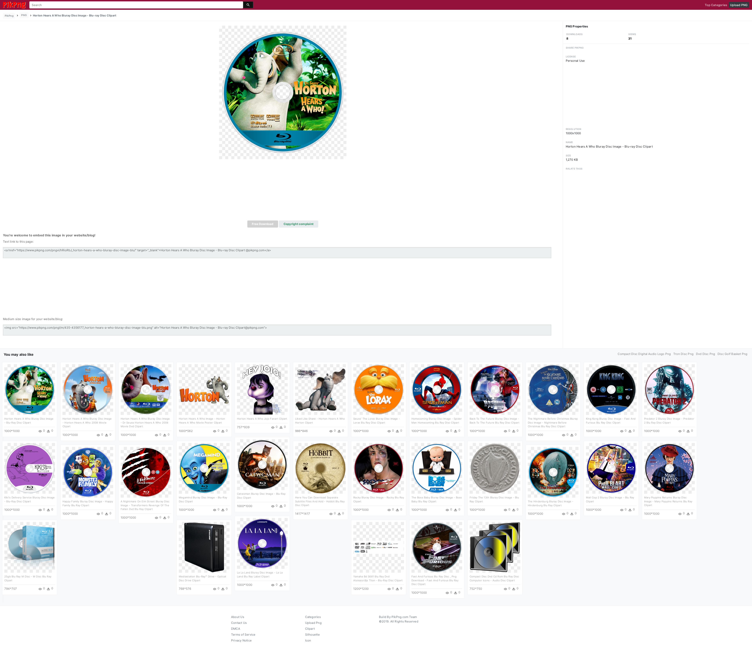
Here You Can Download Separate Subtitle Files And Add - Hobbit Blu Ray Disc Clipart (320, 501)
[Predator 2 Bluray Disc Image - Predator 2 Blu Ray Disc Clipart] (669, 389)
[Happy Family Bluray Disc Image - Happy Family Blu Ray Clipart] (87, 472)
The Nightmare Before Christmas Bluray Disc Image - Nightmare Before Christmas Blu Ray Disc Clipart (553, 422)
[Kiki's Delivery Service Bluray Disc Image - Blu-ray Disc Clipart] (29, 468)
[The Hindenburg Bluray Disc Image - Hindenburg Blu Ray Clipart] (553, 472)
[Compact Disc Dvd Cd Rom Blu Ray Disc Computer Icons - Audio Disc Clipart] (495, 547)
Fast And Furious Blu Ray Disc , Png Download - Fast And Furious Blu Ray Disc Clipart (434, 580)
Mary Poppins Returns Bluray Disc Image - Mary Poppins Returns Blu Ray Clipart (668, 501)
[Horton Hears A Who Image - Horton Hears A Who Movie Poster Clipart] (204, 389)
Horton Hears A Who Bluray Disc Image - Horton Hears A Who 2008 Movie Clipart (87, 422)
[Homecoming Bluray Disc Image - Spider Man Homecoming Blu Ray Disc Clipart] (436, 389)
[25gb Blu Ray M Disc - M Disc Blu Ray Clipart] (29, 547)
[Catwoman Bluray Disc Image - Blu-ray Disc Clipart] (262, 464)
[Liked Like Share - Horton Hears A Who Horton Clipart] (320, 389)
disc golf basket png (732, 354)
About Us (237, 617)
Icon (308, 640)
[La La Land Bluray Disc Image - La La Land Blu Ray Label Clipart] (262, 543)
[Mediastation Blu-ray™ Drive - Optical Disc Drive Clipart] (204, 547)
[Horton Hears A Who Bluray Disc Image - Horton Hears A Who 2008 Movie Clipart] (87, 389)
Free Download (262, 224)
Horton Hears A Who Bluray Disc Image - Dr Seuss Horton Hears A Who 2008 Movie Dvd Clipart (145, 422)
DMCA (235, 629)
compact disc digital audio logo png (644, 354)
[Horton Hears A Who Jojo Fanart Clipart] (262, 389)
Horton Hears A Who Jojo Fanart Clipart (262, 418)
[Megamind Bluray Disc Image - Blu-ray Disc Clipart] (204, 468)
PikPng (9, 15)
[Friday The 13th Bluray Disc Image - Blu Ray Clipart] (495, 468)
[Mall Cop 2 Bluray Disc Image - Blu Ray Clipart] (611, 468)
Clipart (310, 629)
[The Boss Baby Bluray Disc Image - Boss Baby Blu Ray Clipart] (436, 468)
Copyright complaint (299, 224)
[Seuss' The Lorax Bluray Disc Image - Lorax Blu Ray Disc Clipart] (378, 389)
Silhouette (312, 634)
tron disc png (683, 354)
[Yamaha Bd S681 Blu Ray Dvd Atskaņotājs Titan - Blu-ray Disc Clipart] (378, 547)
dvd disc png (705, 354)
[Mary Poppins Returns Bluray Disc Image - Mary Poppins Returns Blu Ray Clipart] (669, 468)
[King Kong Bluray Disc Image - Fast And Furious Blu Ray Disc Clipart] (611, 389)
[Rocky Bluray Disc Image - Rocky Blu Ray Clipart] (378, 468)
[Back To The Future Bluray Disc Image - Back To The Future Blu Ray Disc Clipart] (495, 389)
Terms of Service (243, 634)
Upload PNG (738, 5)
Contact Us (239, 623)
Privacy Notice (241, 640)
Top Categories (716, 5)
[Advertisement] (282, 191)
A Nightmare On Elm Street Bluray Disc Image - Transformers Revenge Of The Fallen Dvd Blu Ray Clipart (145, 505)
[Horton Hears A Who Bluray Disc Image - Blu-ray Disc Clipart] (282, 92)
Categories (313, 617)
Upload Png (313, 623)
